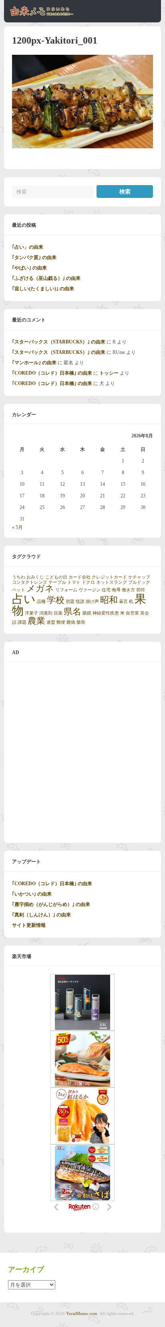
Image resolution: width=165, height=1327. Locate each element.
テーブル (57, 582)
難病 (70, 622)
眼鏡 (86, 613)
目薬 (58, 613)
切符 (140, 590)
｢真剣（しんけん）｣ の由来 (41, 915)
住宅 (106, 590)
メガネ (40, 588)
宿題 (70, 601)
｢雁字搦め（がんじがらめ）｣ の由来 (51, 904)
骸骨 (80, 622)
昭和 (109, 600)
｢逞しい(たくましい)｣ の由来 (43, 288)
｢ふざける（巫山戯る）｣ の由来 (46, 278)
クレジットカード (109, 577)
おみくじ (35, 577)
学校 (55, 600)
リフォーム (66, 590)
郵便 (60, 622)
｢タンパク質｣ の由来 (34, 257)
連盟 (50, 622)
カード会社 (79, 577)
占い (24, 599)
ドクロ (88, 582)
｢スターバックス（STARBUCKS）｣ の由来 (58, 342)
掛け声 (92, 601)
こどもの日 (56, 577)
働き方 (128, 590)
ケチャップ (139, 577)
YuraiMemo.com (81, 1313)
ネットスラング (111, 582)
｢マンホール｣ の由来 (34, 362)
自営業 (132, 613)
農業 (36, 621)
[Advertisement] (82, 752)
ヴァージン (89, 590)
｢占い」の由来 (27, 247)
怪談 (80, 601)
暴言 (123, 601)
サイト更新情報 (29, 925)
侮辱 (116, 590)
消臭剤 (45, 613)
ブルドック (139, 582)
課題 (22, 622)
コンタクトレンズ (29, 582)
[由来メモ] (42, 15)
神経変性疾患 (106, 613)
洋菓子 (31, 613)
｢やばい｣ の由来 (29, 268)
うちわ (18, 577)
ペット (18, 590)
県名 (72, 612)
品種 (41, 601)
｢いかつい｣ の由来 (32, 894)
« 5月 (17, 527)
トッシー (109, 373)
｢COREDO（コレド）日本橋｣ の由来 (52, 373)
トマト (73, 582)
